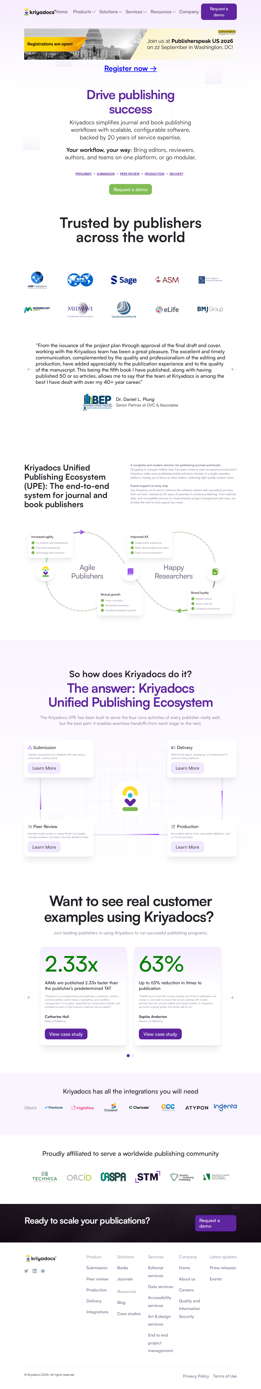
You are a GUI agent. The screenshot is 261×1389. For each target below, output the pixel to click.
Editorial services (155, 1271)
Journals (125, 1278)
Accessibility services (159, 1301)
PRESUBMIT (83, 174)
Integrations (97, 1311)
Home (184, 1267)
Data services (160, 1286)
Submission (106, 174)
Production (154, 174)
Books (122, 1267)
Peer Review (130, 174)
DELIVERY (176, 174)
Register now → (130, 68)
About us (187, 1278)
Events (216, 1278)
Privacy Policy (196, 1376)
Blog (121, 1302)
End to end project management (160, 1342)
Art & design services (159, 1320)
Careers (186, 1289)
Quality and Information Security (189, 1308)
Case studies (129, 1313)
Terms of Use (225, 1376)
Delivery (94, 1300)
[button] (29, 369)
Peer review (97, 1278)
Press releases (223, 1267)
